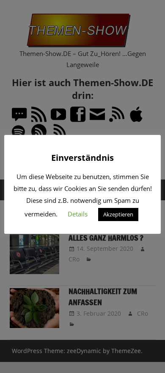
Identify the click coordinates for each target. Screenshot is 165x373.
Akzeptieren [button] (118, 214)
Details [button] (78, 214)
